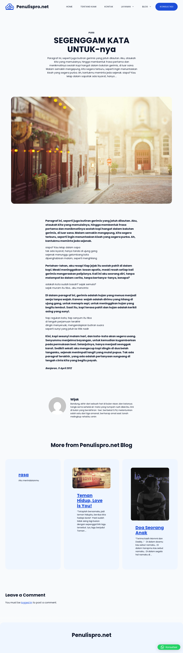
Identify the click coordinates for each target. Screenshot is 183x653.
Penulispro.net (32, 7)
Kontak (108, 6)
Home (69, 6)
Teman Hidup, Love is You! (89, 500)
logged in (26, 602)
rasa (23, 475)
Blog (145, 6)
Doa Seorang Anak (149, 530)
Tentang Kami (88, 6)
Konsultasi (166, 6)
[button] (169, 647)
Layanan (126, 6)
